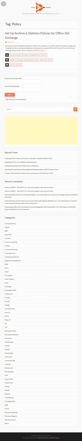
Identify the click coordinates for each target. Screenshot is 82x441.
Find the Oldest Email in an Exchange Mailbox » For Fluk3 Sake (26, 195)
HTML (7, 316)
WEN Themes (55, 438)
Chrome (7, 238)
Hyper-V (8, 320)
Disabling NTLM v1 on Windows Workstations (21, 162)
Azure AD (8, 235)
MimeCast (8, 338)
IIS (5, 323)
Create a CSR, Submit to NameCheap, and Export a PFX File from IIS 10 (29, 173)
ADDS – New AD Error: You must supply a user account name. (32, 187)
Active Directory (10, 223)
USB (6, 405)
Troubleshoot (9, 397)
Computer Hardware (12, 257)
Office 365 (43, 60)
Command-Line (10, 253)
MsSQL (7, 346)
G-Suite (7, 298)
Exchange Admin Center (31, 60)
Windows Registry (11, 416)
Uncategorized (10, 401)
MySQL (7, 349)
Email (6, 272)
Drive (6, 268)
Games (7, 301)
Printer (7, 386)
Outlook (7, 364)
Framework (9, 294)
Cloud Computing (15, 55)
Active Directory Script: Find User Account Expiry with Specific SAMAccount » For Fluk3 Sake (36, 201)
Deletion (12, 60)
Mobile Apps (9, 342)
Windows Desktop (11, 412)
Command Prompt (11, 249)
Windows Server (10, 420)
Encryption (8, 275)
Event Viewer (9, 279)
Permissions (9, 368)
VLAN (7, 409)
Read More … (42, 50)
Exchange (25, 55)
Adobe (7, 227)
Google (7, 305)
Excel (6, 283)
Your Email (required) (12, 86)
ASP (6, 231)
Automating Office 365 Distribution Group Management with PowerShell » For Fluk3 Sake (35, 207)
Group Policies (10, 309)
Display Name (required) (13, 78)
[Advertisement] (41, 130)
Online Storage (10, 360)
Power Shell (9, 379)
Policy (50, 60)
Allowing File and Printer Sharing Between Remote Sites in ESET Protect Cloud (31, 169)
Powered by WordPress (30, 438)
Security (7, 394)
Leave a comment (15, 65)
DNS (6, 264)
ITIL (6, 327)
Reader (7, 390)
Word (7, 423)
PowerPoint (9, 383)
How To (43, 55)
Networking (9, 353)
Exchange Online (34, 55)
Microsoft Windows (11, 335)
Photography (9, 372)
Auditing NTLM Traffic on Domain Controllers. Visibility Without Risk (28, 158)
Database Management (13, 260)
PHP (6, 375)
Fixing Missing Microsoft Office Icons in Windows (22, 166)
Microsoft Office (10, 331)
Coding (7, 246)
